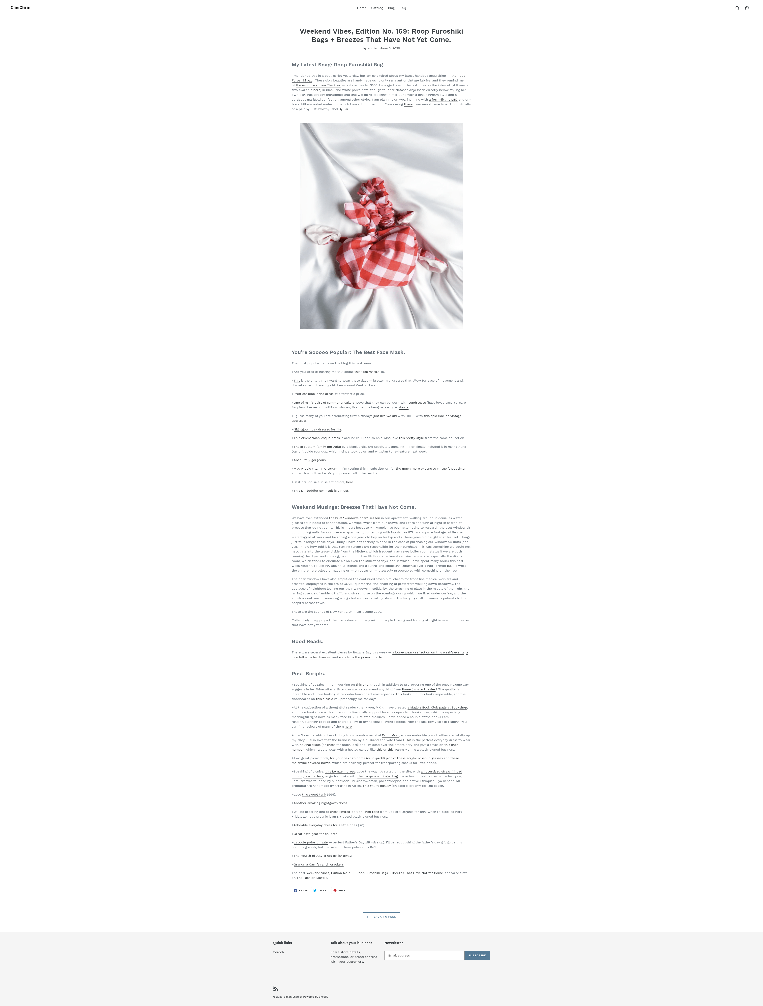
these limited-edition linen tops (354, 812)
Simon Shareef (293, 996)
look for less (313, 776)
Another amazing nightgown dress (320, 803)
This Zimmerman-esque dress (317, 438)
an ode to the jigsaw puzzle (360, 657)
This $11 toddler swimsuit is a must (321, 490)
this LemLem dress (340, 771)
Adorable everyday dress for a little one (324, 825)
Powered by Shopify (315, 996)
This (297, 380)
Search (278, 952)
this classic (324, 699)
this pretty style (411, 438)
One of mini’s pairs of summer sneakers (324, 402)
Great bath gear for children (316, 834)
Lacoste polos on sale (311, 842)
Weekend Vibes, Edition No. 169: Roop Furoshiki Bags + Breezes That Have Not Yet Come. (375, 873)
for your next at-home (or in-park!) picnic (362, 758)
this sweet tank (314, 794)
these (408, 104)
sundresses (417, 402)
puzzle (452, 566)
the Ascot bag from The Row (318, 85)
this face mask (365, 372)
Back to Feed (385, 916)
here (316, 90)
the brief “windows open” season (354, 518)
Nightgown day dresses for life (317, 429)
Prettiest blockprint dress (313, 394)
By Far (343, 109)
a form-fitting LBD (443, 99)
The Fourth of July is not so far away (322, 856)
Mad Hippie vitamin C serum (315, 468)
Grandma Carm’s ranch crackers (319, 864)
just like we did (385, 416)
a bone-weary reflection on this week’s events (428, 652)
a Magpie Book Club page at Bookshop (437, 707)
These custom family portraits (317, 447)
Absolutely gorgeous (310, 460)
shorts (404, 407)
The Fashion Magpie (312, 878)
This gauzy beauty (377, 786)
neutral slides (310, 745)
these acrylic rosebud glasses (420, 758)
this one (362, 684)
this (422, 694)
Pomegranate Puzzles (419, 689)
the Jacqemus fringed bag (377, 776)
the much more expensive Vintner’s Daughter (431, 468)
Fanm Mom (390, 735)
